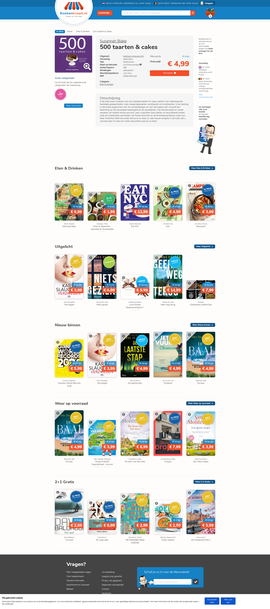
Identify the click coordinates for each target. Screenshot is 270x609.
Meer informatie (73, 106)
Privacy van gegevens (112, 580)
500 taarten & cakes (102, 31)
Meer (200, 168)
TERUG (60, 32)
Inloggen (209, 3)
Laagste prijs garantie (112, 576)
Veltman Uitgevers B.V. (133, 56)
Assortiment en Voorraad (78, 585)
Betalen (70, 589)
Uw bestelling (108, 572)
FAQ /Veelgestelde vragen (79, 572)
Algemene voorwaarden (113, 585)
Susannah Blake (113, 41)
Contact (105, 589)
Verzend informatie (75, 580)
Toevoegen (168, 73)
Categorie (103, 13)
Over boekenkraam (75, 576)
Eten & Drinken (83, 31)
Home (69, 31)
